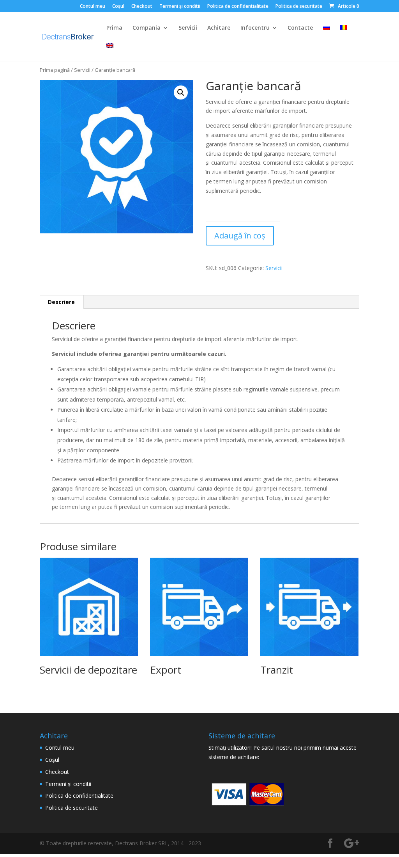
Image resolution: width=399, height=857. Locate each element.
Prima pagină (55, 69)
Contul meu (92, 6)
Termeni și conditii (179, 6)
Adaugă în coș (239, 235)
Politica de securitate (298, 6)
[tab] (61, 302)
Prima (114, 28)
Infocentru (255, 28)
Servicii (187, 28)
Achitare (218, 28)
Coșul (118, 6)
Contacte (300, 28)
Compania (146, 28)
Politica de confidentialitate (237, 6)
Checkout (141, 6)
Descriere (61, 302)
